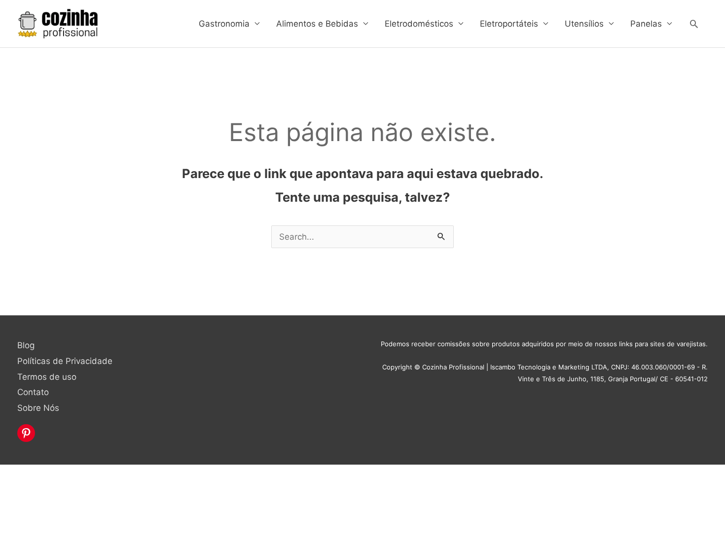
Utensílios (584, 24)
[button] (694, 23)
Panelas (646, 24)
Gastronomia (224, 24)
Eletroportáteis (509, 24)
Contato (33, 392)
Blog (26, 345)
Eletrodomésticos (419, 24)
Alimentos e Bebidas (317, 24)
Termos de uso (46, 377)
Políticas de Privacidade (64, 361)
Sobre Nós (38, 408)
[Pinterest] (26, 433)
